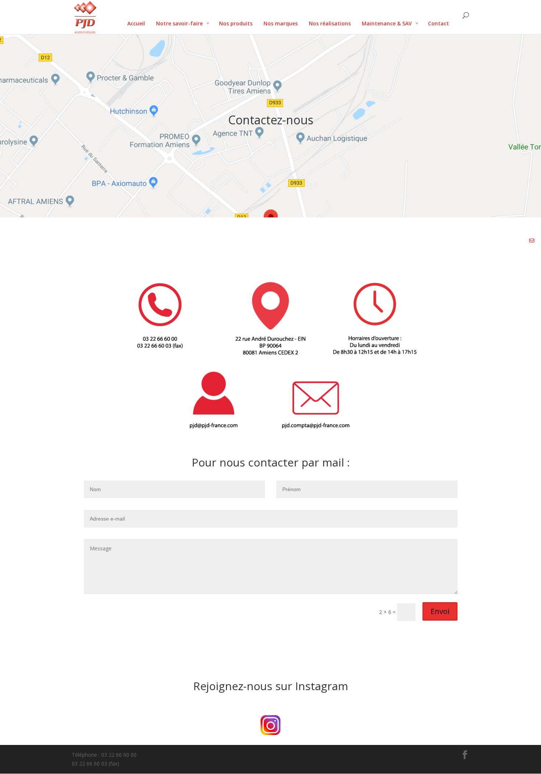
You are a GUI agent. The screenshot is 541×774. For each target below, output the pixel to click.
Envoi (440, 611)
